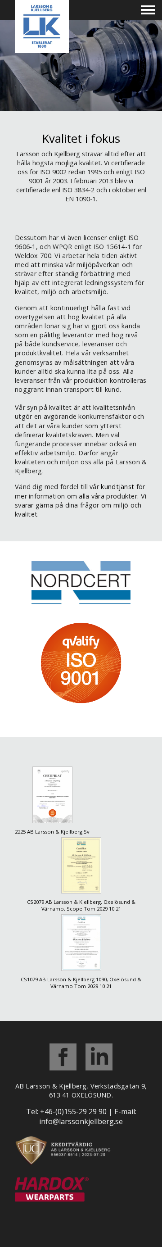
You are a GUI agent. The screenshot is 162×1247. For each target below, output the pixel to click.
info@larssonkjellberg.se (81, 1121)
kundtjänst (117, 486)
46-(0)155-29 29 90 (76, 1111)
